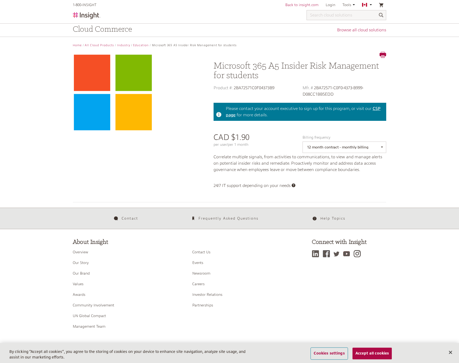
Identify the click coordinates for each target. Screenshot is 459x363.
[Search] (381, 15)
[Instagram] (358, 253)
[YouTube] (347, 253)
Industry (123, 45)
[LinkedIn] (317, 253)
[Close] (450, 352)
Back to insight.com (301, 5)
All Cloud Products (99, 45)
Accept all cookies (372, 353)
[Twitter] (338, 253)
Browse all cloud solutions (361, 30)
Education (141, 45)
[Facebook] (328, 253)
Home (77, 45)
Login (330, 5)
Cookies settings (329, 353)
